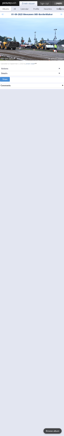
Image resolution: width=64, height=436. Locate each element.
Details (4, 73)
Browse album (52, 431)
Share (4, 79)
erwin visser (30, 63)
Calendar (25, 9)
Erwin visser (28, 3)
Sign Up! (44, 3)
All (15, 9)
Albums (5, 9)
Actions (4, 69)
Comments (6, 85)
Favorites (48, 9)
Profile (36, 9)
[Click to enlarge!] (32, 39)
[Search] (60, 9)
